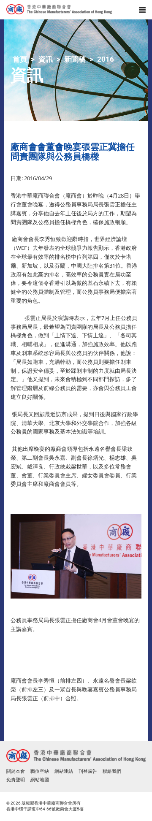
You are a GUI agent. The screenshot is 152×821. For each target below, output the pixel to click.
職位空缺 (39, 771)
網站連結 (63, 771)
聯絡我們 (112, 771)
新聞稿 (75, 59)
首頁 (20, 59)
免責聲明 (15, 780)
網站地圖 (39, 780)
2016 (105, 59)
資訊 (45, 59)
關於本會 (15, 771)
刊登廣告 (88, 771)
